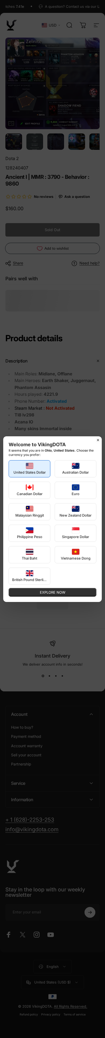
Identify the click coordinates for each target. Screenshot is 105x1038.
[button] (29, 468)
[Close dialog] (98, 440)
